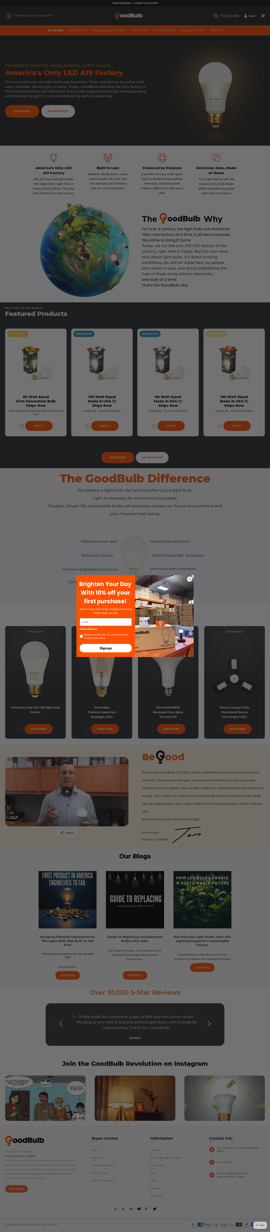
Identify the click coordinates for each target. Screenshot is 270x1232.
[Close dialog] (189, 579)
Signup (106, 648)
